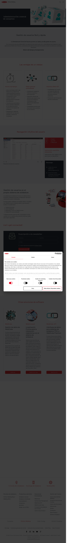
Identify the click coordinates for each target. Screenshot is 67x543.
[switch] (25, 283)
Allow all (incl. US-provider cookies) (52, 288)
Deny (33, 288)
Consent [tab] (13, 257)
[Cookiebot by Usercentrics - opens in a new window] (56, 254)
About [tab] (52, 257)
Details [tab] (33, 257)
